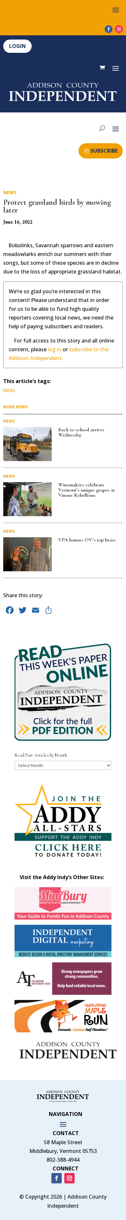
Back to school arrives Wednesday (81, 432)
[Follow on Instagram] (119, 29)
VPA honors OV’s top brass (87, 540)
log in (54, 349)
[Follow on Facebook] (108, 29)
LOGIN (17, 46)
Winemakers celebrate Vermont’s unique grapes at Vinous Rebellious (86, 490)
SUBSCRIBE (104, 150)
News (9, 192)
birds (9, 390)
